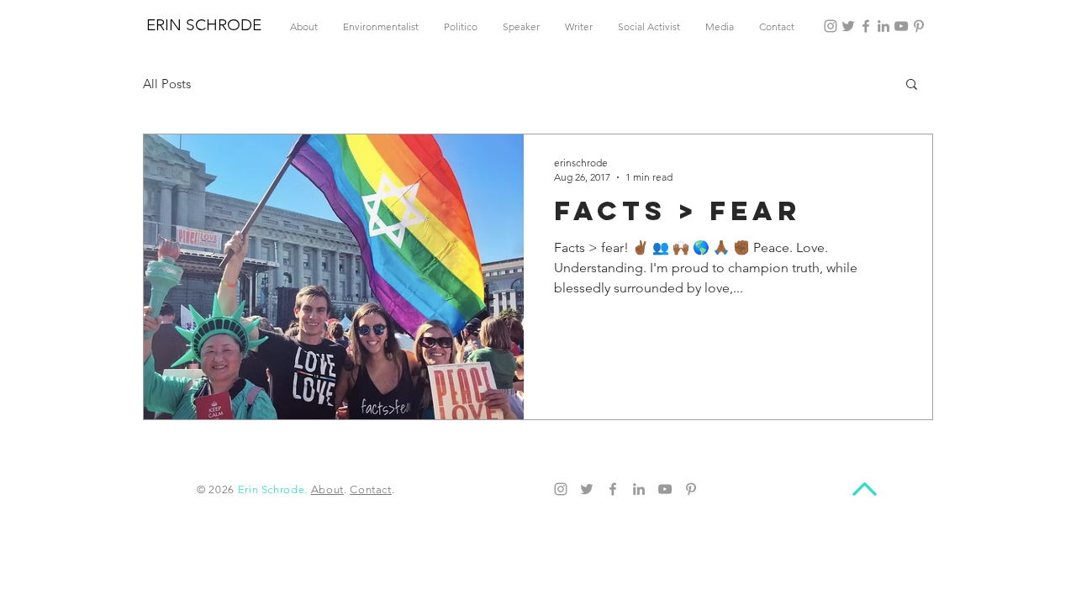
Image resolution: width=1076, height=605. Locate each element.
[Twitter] (848, 26)
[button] (912, 85)
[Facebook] (865, 26)
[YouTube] (901, 26)
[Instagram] (830, 26)
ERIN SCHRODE (203, 24)
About (327, 489)
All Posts (167, 84)
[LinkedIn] (883, 26)
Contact (371, 489)
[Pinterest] (918, 26)
